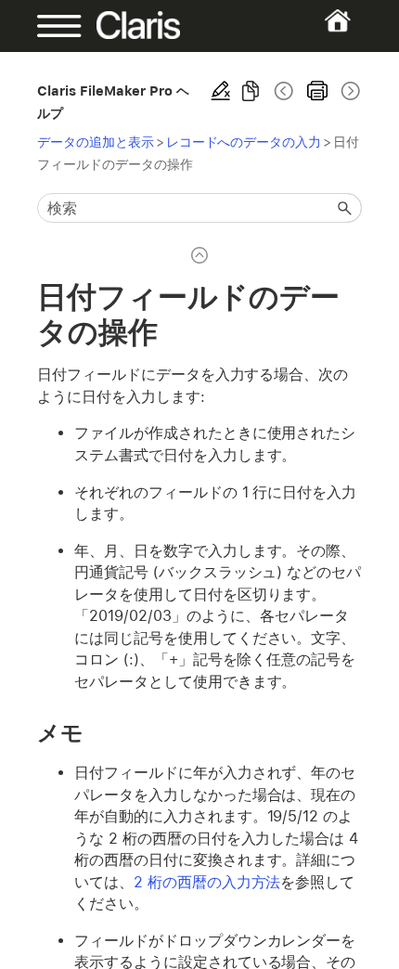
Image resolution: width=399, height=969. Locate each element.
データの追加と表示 (95, 141)
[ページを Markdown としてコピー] (250, 91)
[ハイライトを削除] (221, 91)
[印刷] (317, 91)
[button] (345, 208)
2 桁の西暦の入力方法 (207, 882)
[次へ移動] (349, 91)
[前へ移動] (284, 91)
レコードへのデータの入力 (244, 141)
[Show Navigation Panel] (52, 26)
